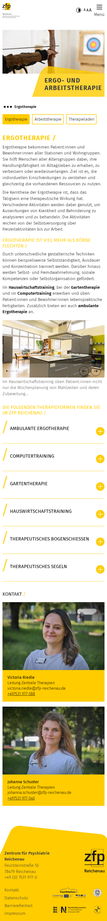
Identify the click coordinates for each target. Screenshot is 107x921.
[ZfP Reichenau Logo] (11, 10)
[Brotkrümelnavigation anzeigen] (7, 106)
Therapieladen (81, 119)
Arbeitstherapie (48, 119)
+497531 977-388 (21, 693)
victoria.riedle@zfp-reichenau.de (36, 688)
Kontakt (11, 890)
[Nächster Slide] (96, 371)
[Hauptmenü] (99, 7)
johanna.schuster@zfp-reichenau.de (39, 792)
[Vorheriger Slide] (84, 371)
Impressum (15, 913)
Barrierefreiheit (18, 905)
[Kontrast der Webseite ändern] (78, 10)
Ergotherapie (16, 119)
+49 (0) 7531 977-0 (20, 877)
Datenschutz (16, 898)
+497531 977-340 (21, 798)
